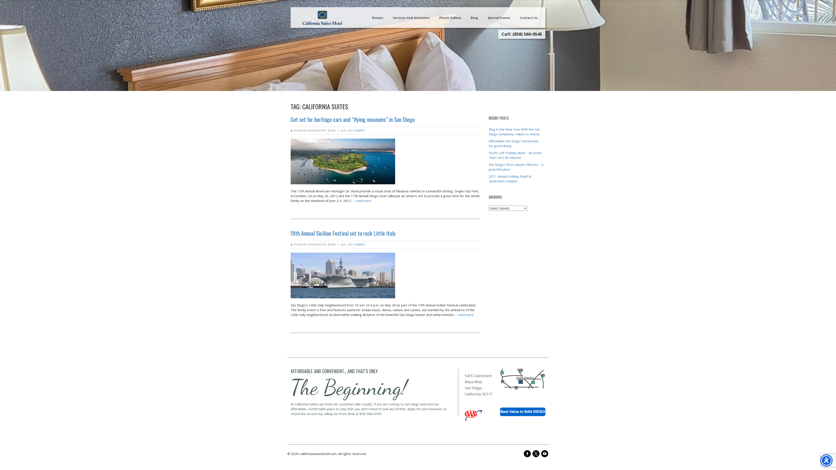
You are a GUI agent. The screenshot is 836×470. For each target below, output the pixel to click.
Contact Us (529, 17)
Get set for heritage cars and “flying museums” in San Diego (353, 119)
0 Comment (358, 130)
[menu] (322, 17)
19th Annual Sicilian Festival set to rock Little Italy (343, 233)
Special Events (499, 17)
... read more (362, 200)
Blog (474, 17)
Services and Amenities (411, 17)
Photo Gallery (450, 17)
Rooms (377, 17)
